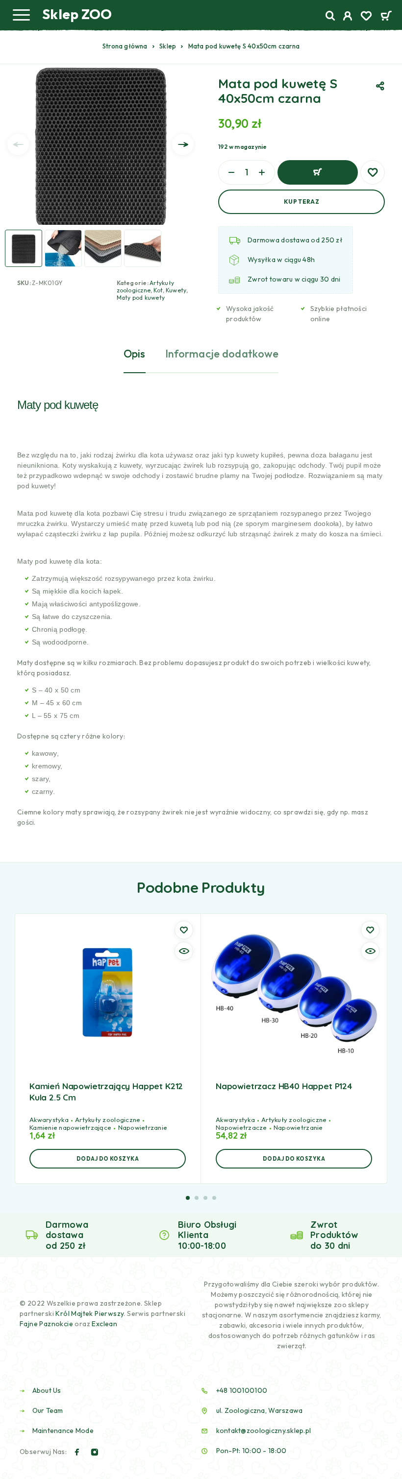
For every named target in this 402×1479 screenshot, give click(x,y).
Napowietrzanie (143, 1127)
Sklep (167, 46)
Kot (158, 290)
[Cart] (386, 16)
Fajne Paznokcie (47, 1323)
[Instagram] (94, 1452)
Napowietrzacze (241, 1127)
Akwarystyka (49, 1119)
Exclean (104, 1323)
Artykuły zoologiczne (146, 286)
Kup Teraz (301, 201)
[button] (107, 1159)
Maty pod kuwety (141, 297)
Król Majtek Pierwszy (89, 1313)
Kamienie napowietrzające (70, 1127)
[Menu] (21, 14)
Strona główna (125, 46)
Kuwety (176, 290)
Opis (135, 353)
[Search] (330, 16)
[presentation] (18, 144)
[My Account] (347, 17)
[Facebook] (77, 1452)
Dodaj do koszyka (317, 172)
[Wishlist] (366, 17)
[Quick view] (184, 951)
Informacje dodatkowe (222, 353)
